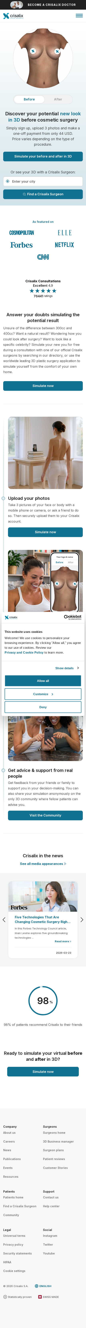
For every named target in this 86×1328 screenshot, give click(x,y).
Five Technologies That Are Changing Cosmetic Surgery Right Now (42, 919)
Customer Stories (55, 1167)
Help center (51, 1206)
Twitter (48, 1244)
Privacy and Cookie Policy (24, 652)
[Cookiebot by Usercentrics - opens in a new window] (63, 617)
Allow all (43, 680)
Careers (9, 1141)
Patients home (13, 1197)
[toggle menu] (79, 15)
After (58, 99)
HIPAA (7, 1262)
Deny (43, 707)
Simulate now (43, 386)
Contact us (51, 1197)
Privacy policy (13, 1244)
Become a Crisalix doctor (52, 4)
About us (9, 1132)
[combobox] (43, 181)
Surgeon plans (53, 1150)
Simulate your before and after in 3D (43, 156)
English (45, 1286)
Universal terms (14, 1235)
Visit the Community (45, 815)
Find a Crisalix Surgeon (45, 194)
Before (29, 99)
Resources (10, 1176)
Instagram (50, 1235)
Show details (64, 668)
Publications (12, 1159)
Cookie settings (14, 1271)
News (7, 1150)
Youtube (49, 1253)
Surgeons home (54, 1132)
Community (11, 1215)
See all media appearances (42, 864)
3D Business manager (58, 1141)
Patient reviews (54, 1159)
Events (8, 1167)
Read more (62, 941)
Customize (40, 694)
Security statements (17, 1253)
